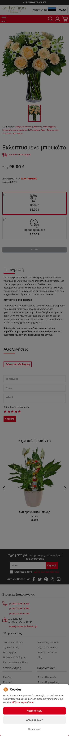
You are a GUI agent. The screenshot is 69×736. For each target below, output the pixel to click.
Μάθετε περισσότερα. (23, 702)
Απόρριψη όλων (34, 720)
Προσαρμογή (34, 729)
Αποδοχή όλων (34, 711)
